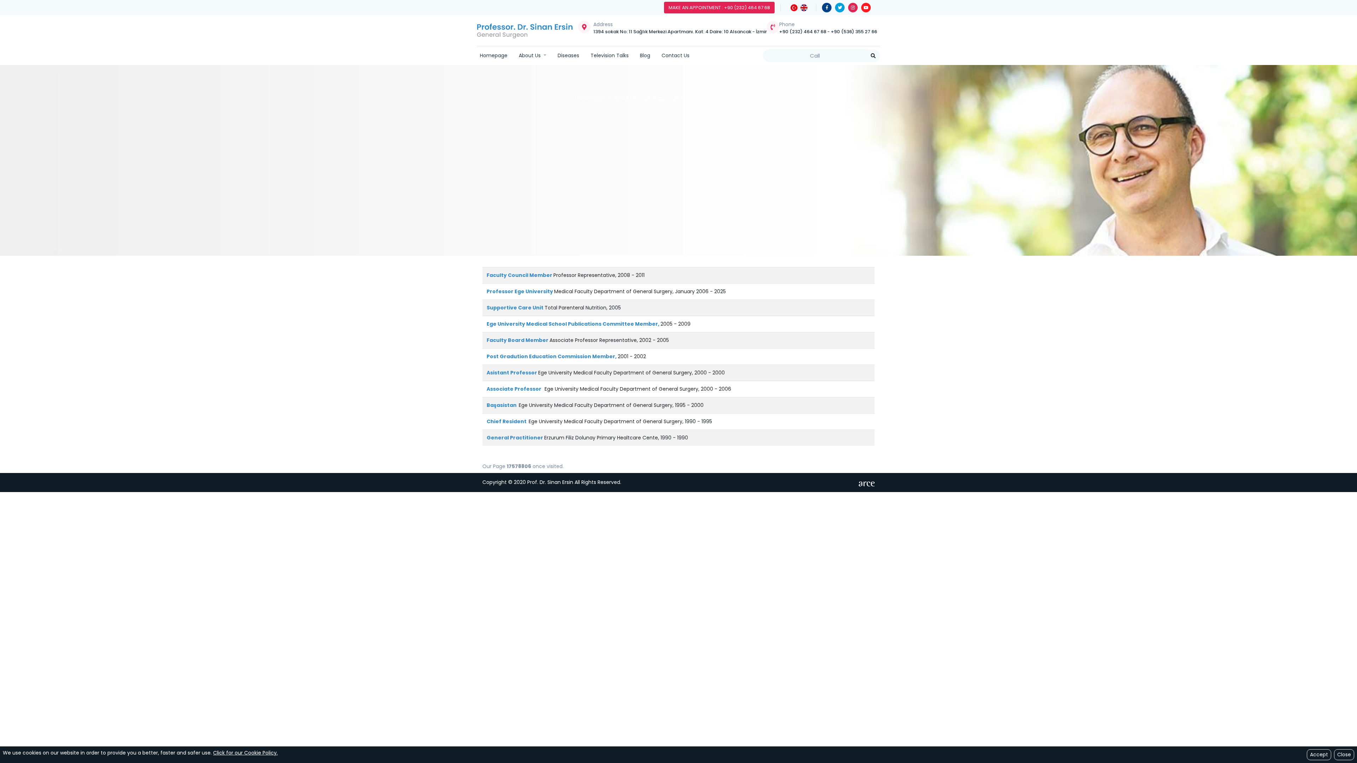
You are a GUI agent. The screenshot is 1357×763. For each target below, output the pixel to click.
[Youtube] (866, 7)
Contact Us (675, 55)
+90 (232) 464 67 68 (803, 31)
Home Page (589, 97)
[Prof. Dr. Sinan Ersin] (525, 30)
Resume (656, 97)
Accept (1319, 754)
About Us (530, 55)
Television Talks (610, 55)
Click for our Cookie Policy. (245, 752)
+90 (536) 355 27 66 (854, 31)
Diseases (568, 55)
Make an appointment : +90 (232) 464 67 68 (719, 7)
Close (1344, 754)
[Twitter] (840, 7)
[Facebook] (827, 7)
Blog (645, 55)
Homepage (493, 55)
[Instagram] (853, 7)
